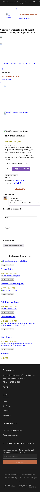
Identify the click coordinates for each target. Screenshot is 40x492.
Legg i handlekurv (21, 169)
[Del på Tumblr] (19, 183)
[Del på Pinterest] (20, 183)
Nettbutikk (23, 63)
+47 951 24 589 (14, 382)
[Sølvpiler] (20, 343)
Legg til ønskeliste (11, 175)
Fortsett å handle (24, 18)
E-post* (7, 228)
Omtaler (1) (20, 189)
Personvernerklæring (10, 435)
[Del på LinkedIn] (17, 183)
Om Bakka (13, 63)
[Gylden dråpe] (14, 261)
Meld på (20, 462)
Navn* (7, 217)
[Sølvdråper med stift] (9, 290)
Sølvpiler (5, 353)
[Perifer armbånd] (9, 309)
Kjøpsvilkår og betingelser (12, 431)
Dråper (22, 180)
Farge (8, 163)
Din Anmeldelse (8, 240)
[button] (16, 9)
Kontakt (32, 63)
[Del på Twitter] (15, 183)
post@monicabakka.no (16, 379)
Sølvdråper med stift (10, 302)
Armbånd (16, 180)
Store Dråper (6, 337)
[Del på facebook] (13, 183)
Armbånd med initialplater (12, 284)
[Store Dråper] (20, 323)
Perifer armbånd (8, 317)
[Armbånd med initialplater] (10, 276)
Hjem (6, 63)
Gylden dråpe (7, 269)
